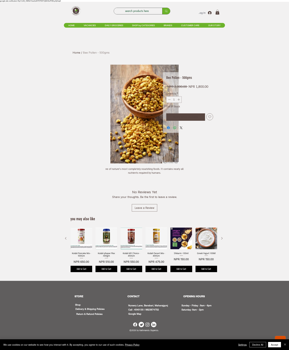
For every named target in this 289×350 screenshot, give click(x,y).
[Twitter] (141, 324)
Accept (274, 344)
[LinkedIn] (153, 324)
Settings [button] (242, 344)
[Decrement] (169, 99)
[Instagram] (147, 324)
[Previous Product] (66, 238)
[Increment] (179, 99)
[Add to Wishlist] (209, 116)
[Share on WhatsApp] (175, 128)
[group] (144, 249)
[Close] (285, 344)
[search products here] (166, 11)
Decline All (257, 344)
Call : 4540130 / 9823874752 (143, 309)
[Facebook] (135, 324)
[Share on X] (181, 128)
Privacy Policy (132, 344)
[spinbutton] (174, 99)
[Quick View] (81, 238)
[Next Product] (222, 238)
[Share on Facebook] (168, 128)
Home (76, 52)
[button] (217, 12)
